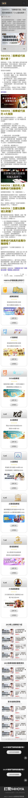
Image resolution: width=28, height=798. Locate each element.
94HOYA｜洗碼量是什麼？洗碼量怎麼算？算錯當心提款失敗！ (14, 269)
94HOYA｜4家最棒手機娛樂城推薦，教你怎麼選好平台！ (20, 639)
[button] (24, 3)
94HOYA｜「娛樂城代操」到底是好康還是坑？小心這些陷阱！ (20, 709)
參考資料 (3, 92)
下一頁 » (20, 659)
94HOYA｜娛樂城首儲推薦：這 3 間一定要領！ (20, 654)
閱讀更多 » (17, 634)
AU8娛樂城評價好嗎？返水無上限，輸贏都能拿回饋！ (20, 631)
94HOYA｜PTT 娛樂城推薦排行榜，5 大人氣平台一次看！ (20, 647)
